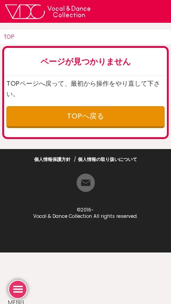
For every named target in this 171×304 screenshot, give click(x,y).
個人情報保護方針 (52, 159)
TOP (9, 37)
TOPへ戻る (85, 116)
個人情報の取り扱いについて (107, 159)
